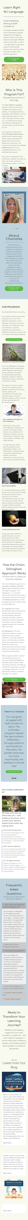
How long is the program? (14, 951)
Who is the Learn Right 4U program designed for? (13, 906)
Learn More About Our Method (14, 679)
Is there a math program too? (13, 994)
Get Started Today (14, 59)
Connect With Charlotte (14, 288)
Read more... (7, 1143)
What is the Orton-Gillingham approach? (11, 946)
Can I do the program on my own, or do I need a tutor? (13, 987)
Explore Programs (14, 339)
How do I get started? (12, 999)
